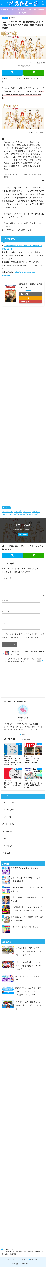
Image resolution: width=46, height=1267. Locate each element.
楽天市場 (24, 302)
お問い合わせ (34, 1260)
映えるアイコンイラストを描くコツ (25, 868)
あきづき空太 (8, 511)
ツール (7, 831)
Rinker (28, 290)
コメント (6, 578)
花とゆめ (22, 514)
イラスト (28, 511)
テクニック (8, 838)
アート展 (19, 511)
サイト (4, 623)
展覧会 (6, 514)
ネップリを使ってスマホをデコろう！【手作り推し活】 (26, 879)
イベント (4, 18)
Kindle (23, 294)
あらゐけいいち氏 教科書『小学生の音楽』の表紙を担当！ (27, 918)
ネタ (6, 853)
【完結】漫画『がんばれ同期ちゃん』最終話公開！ (27, 899)
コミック (37, 511)
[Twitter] (23, 534)
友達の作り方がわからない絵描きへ (25, 927)
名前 (5, 601)
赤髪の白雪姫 (33, 514)
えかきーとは (11, 1260)
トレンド (8, 846)
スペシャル (8, 824)
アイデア (8, 802)
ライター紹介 (22, 1260)
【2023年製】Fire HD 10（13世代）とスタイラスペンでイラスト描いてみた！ (27, 909)
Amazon (24, 298)
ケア (6, 817)
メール (6, 612)
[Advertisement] (23, 405)
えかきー (18, 1264)
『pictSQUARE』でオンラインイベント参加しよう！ (27, 889)
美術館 (14, 514)
